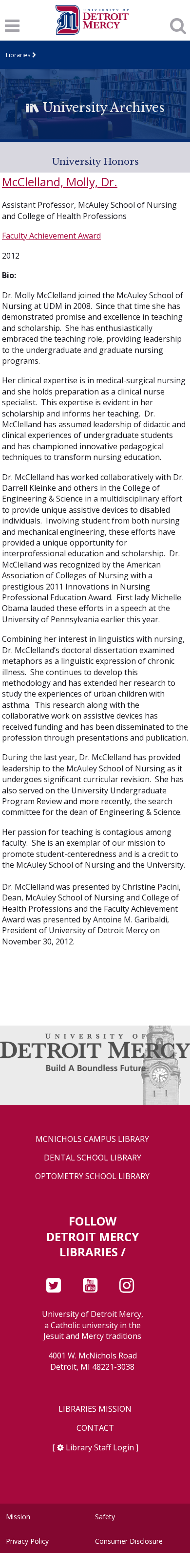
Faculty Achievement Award (51, 235)
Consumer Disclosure (129, 1541)
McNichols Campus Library (92, 1139)
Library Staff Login (100, 1447)
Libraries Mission (95, 1409)
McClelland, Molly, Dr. (59, 182)
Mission (18, 1516)
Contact (95, 1428)
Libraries (18, 55)
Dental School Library (92, 1157)
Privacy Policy (27, 1541)
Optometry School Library (92, 1176)
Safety (105, 1516)
